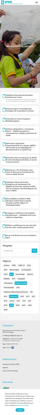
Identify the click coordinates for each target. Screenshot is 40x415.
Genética (30, 274)
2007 (24, 305)
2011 (29, 301)
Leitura (12, 301)
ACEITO (20, 410)
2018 (22, 296)
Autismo (7, 265)
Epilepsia (7, 279)
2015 (33, 296)
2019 (5, 296)
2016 (18, 287)
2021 (13, 279)
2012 (24, 301)
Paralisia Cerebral (21, 283)
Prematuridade (9, 287)
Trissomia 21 (14, 296)
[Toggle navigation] (36, 2)
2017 (27, 296)
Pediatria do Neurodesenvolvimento (16, 292)
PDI (31, 292)
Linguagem (21, 279)
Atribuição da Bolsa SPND (11, 364)
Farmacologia (20, 274)
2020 (29, 265)
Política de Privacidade (10, 371)
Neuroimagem (14, 270)
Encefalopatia (26, 270)
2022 (5, 274)
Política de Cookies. (22, 405)
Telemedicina (8, 283)
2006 (30, 305)
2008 (17, 305)
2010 (5, 305)
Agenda (5, 367)
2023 (5, 270)
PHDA (14, 265)
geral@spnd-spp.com (15, 335)
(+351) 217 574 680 (16, 339)
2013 (18, 301)
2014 (5, 301)
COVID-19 (21, 265)
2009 (11, 305)
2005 (5, 310)
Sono (11, 274)
